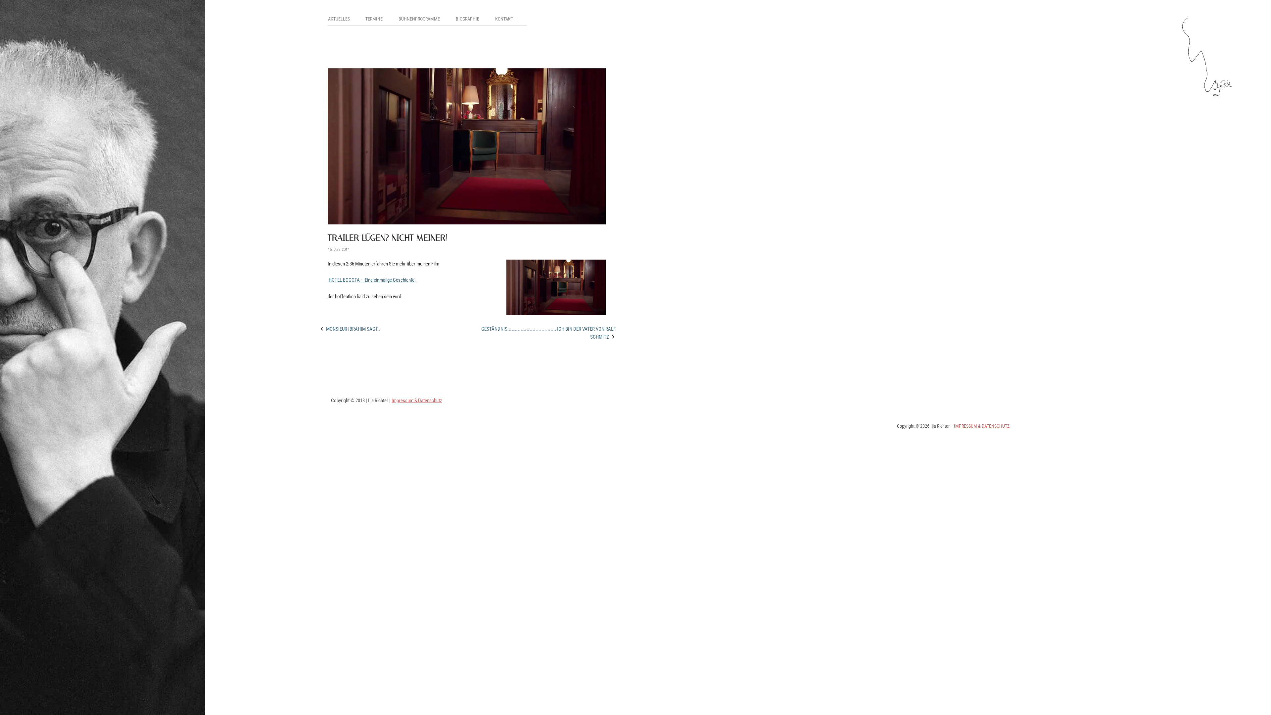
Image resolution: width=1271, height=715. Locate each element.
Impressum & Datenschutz (417, 401)
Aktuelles (339, 19)
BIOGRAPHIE (467, 19)
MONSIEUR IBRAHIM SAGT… (353, 329)
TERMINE (374, 19)
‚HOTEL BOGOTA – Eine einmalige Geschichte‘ (371, 280)
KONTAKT (504, 19)
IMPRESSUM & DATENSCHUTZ (982, 426)
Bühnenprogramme (419, 19)
